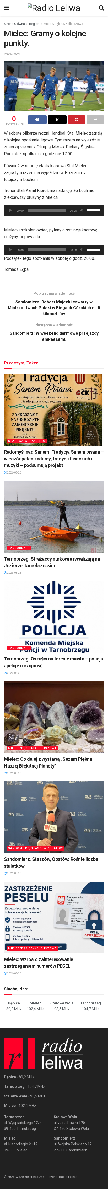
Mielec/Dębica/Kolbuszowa (63, 24)
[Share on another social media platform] (95, 119)
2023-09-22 (12, 54)
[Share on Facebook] (37, 119)
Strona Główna (14, 24)
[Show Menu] (6, 8)
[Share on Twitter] (57, 119)
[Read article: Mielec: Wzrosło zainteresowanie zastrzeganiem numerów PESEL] (54, 917)
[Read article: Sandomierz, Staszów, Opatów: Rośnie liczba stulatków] (54, 817)
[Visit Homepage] (54, 7)
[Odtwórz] (10, 210)
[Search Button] (101, 8)
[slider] (94, 210)
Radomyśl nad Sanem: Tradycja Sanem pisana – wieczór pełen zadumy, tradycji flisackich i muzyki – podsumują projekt (54, 458)
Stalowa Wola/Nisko (26, 441)
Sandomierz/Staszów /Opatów (35, 848)
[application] (54, 210)
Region (34, 24)
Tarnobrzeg (19, 548)
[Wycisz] (81, 210)
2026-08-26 (14, 472)
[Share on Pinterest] (76, 119)
